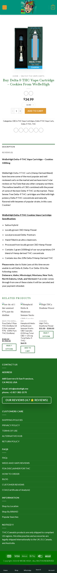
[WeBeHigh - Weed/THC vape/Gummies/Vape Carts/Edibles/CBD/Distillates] (28, 7)
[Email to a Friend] (31, 130)
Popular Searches (10, 516)
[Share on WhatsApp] (16, 130)
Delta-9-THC (26, 124)
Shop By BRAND (10, 511)
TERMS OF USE (9, 430)
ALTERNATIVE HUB (12, 436)
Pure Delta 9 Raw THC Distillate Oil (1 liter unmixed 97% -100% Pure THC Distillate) (9, 328)
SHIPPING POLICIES (12, 420)
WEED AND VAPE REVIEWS (16, 463)
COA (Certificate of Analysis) (16, 489)
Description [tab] (8, 147)
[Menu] (4, 7)
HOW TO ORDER (10, 473)
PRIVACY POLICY (11, 425)
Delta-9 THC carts (22, 173)
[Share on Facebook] (21, 130)
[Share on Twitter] (26, 130)
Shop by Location (10, 506)
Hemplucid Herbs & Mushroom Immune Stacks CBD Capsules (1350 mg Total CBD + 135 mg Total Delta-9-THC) (28, 332)
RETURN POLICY (10, 441)
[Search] (46, 7)
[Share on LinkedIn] (41, 130)
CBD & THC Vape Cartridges (23, 121)
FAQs (4, 457)
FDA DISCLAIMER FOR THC (16, 468)
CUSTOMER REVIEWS (13, 484)
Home (15, 76)
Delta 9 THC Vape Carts (32, 76)
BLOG (5, 479)
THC (34, 124)
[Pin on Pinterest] (36, 130)
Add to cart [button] (27, 349)
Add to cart (35, 110)
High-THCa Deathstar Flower (46, 324)
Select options (9, 347)
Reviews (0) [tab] (7, 152)
